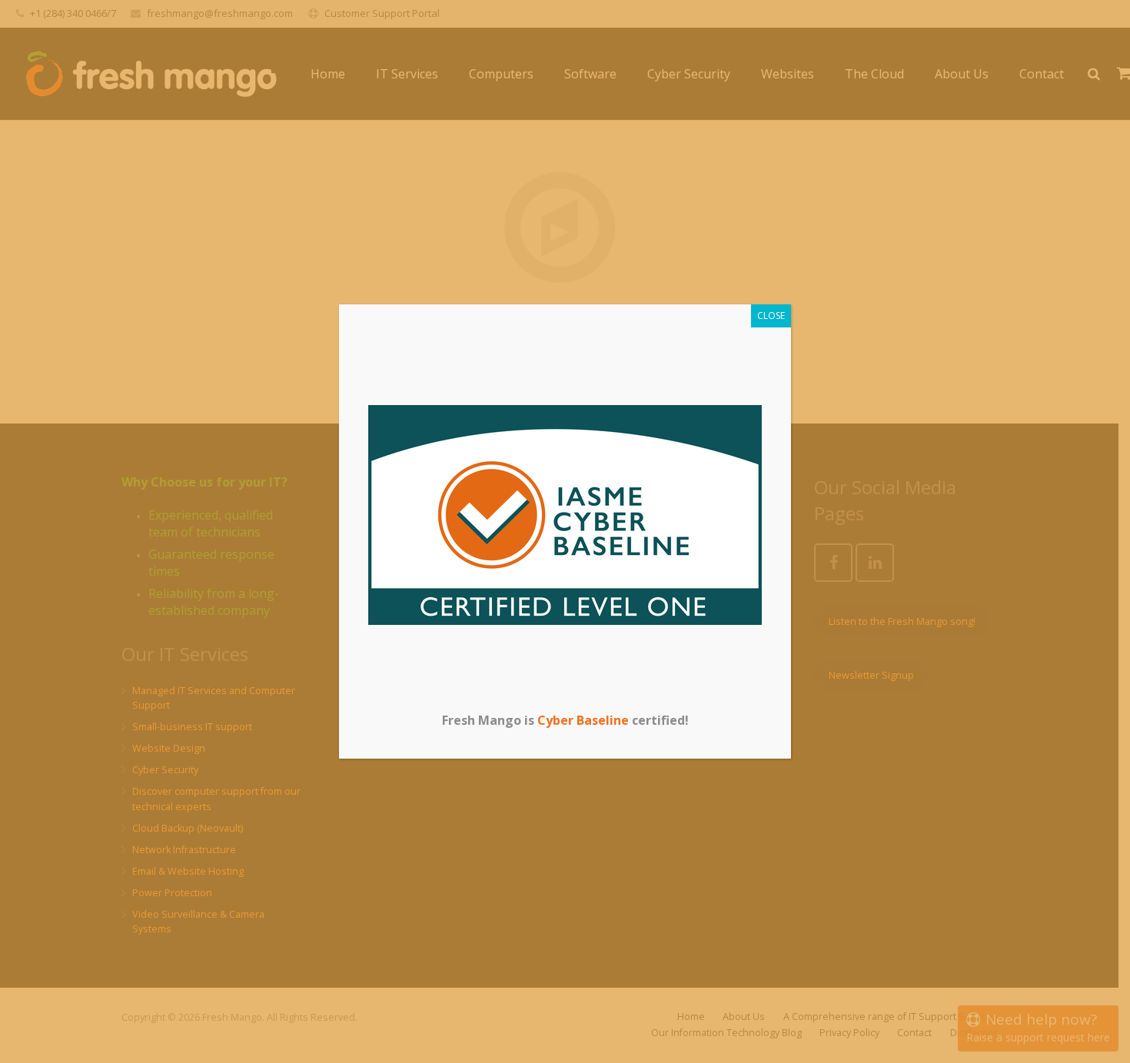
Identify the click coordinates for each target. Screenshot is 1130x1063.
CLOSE (771, 315)
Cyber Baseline (583, 720)
